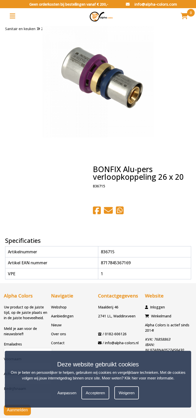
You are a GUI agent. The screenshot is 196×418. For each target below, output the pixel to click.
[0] (184, 15)
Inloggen (157, 307)
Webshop (59, 307)
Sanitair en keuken (20, 28)
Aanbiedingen (62, 316)
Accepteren (95, 393)
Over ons (58, 333)
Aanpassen (66, 393)
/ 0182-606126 (115, 333)
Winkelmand (161, 316)
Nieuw (56, 325)
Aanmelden (17, 410)
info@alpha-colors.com (155, 4)
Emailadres (13, 344)
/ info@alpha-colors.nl (121, 342)
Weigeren (126, 393)
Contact (58, 342)
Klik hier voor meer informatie (149, 378)
